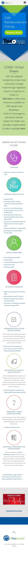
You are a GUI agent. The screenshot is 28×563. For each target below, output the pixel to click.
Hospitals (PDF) (8, 199)
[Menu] (25, 2)
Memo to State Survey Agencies (13, 346)
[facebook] (12, 551)
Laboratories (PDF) (9, 265)
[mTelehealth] (6, 3)
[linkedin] (17, 551)
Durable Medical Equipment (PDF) (13, 262)
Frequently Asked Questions (12, 427)
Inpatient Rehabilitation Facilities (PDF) (15, 228)
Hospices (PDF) (8, 260)
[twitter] (14, 551)
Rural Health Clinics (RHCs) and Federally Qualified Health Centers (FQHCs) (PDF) (13, 217)
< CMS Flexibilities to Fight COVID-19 (12, 475)
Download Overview (14, 511)
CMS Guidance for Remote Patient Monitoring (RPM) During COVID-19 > (12, 478)
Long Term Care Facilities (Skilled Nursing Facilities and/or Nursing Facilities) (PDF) (13, 210)
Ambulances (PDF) (9, 267)
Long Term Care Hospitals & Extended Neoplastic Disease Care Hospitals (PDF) (14, 224)
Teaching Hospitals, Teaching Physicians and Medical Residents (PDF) (13, 204)
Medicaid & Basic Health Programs (13, 296)
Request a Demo (14, 32)
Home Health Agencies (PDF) (12, 257)
